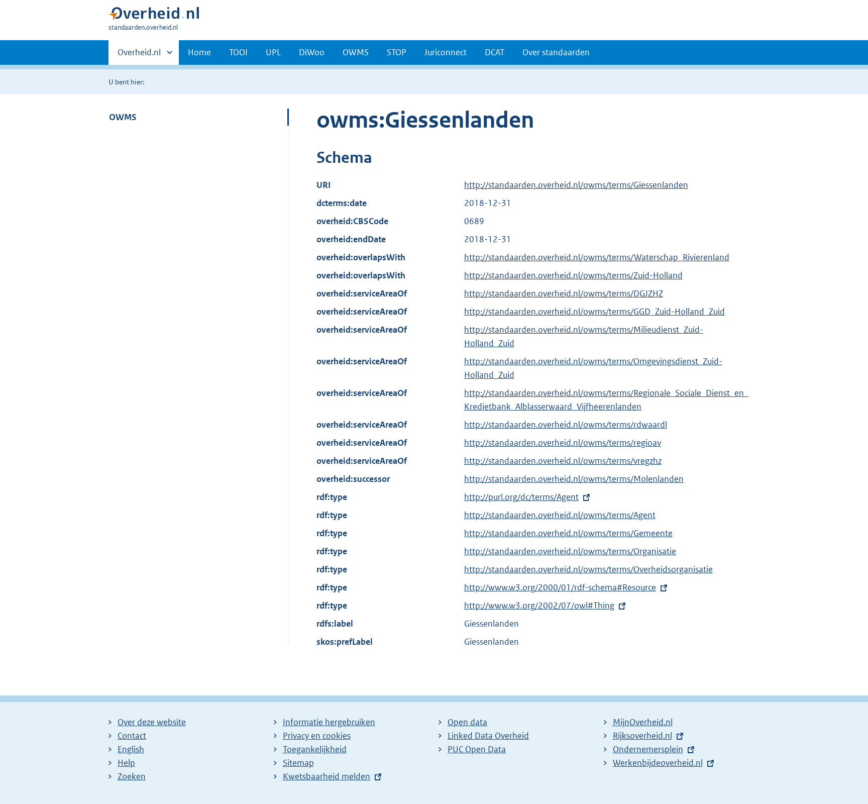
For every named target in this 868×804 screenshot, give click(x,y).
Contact (132, 735)
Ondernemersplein (648, 749)
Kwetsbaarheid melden (326, 776)
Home (199, 52)
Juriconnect (445, 52)
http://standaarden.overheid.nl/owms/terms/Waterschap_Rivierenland (596, 257)
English (131, 749)
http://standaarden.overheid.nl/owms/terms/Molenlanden (574, 478)
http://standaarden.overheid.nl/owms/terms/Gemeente (568, 533)
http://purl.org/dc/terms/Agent (521, 496)
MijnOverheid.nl (643, 722)
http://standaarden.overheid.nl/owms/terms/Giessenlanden (576, 184)
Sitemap (298, 762)
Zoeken (132, 776)
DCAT (494, 52)
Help (126, 762)
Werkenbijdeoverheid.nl (658, 762)
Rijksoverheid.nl (642, 735)
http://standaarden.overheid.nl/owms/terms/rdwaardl (565, 424)
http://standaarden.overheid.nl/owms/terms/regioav (562, 442)
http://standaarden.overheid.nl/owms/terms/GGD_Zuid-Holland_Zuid (594, 311)
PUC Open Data (477, 749)
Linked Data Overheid (488, 735)
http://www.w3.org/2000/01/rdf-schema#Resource (560, 587)
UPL (273, 52)
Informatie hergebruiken (329, 722)
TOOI (238, 52)
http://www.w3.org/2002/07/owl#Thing (539, 605)
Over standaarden (556, 52)
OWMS (356, 52)
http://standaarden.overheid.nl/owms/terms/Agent (560, 515)
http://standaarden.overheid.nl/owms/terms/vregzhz (563, 460)
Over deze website (152, 722)
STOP (396, 52)
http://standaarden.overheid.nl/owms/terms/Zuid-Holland (573, 275)
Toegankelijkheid (315, 749)
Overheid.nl (139, 56)
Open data (467, 722)
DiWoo (311, 52)
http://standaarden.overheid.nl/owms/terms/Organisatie (570, 551)
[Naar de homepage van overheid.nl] (153, 16)
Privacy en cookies (317, 735)
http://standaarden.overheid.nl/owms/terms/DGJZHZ (563, 293)
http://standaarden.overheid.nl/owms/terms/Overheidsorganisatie (588, 569)
